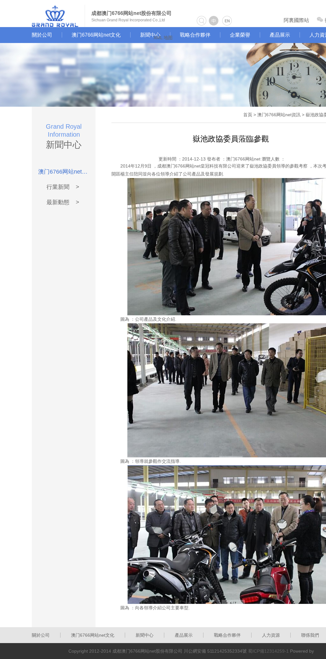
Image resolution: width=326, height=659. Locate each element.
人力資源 (271, 635)
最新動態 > (62, 202)
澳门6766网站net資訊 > (63, 171)
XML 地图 (163, 37)
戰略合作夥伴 (195, 35)
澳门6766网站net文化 (96, 35)
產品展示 (280, 35)
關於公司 (42, 35)
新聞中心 (150, 35)
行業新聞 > (62, 187)
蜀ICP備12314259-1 (268, 651)
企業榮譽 (240, 35)
